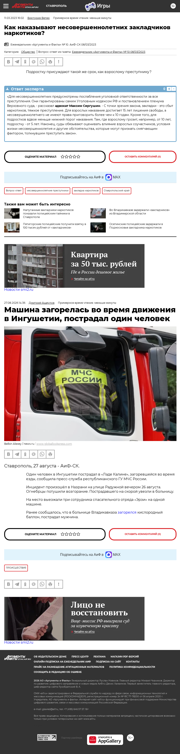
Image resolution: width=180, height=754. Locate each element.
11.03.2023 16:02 (14, 18)
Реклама (100, 656)
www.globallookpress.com (54, 443)
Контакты (132, 661)
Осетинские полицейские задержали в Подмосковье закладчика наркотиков (136, 225)
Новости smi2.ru (18, 289)
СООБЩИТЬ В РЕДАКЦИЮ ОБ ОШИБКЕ (58, 672)
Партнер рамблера (71, 737)
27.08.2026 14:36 (14, 302)
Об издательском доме (50, 656)
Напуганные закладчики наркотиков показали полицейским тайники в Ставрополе (48, 213)
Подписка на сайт (108, 661)
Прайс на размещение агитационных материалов (69, 667)
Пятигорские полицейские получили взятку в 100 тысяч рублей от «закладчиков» (54, 225)
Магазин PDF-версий (125, 656)
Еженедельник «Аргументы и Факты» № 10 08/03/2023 (108, 51)
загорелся (127, 512)
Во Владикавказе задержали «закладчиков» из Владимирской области (139, 211)
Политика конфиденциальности (132, 667)
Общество (28, 51)
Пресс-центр (80, 656)
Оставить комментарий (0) (143, 156)
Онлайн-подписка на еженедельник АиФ (62, 661)
